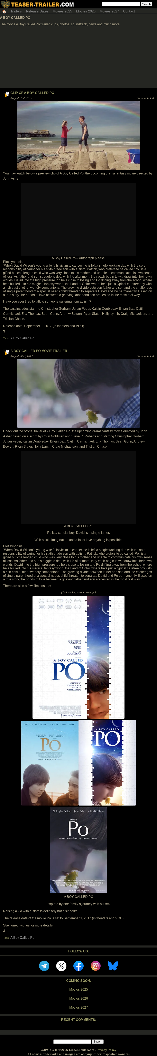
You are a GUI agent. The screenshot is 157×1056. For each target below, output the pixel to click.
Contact (129, 11)
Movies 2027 (109, 11)
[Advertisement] (78, 57)
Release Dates (37, 11)
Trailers (16, 11)
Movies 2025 (62, 11)
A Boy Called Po (22, 338)
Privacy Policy (106, 1050)
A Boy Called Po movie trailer (38, 351)
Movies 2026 (85, 11)
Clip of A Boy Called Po (32, 93)
